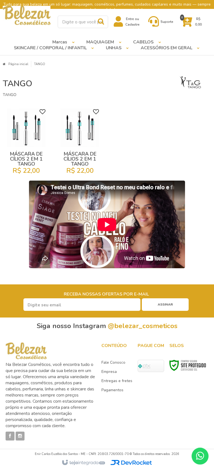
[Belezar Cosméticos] (27, 15)
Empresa (109, 371)
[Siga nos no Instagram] (20, 436)
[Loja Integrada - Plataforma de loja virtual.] (83, 462)
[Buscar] (101, 21)
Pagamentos (112, 390)
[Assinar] (165, 304)
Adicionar (30, 173)
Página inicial (18, 64)
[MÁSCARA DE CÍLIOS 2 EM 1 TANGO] (26, 143)
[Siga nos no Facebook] (10, 436)
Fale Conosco (113, 362)
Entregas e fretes (116, 380)
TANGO (39, 64)
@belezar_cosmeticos (142, 326)
